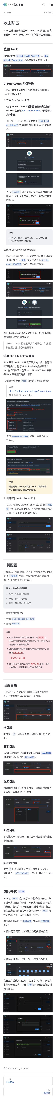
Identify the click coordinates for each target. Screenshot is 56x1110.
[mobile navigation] (51, 4)
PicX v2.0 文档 (18, 658)
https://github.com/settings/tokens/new (30, 391)
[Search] (43, 5)
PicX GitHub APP (31, 110)
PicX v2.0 (18, 652)
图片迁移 (35, 664)
